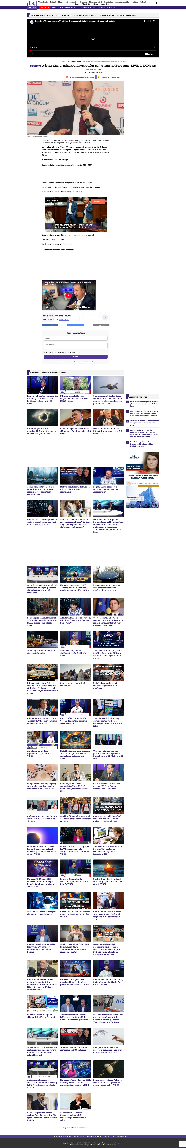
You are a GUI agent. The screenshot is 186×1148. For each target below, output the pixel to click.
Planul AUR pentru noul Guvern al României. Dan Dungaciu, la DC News (75, 431)
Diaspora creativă (95, 2)
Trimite (75, 357)
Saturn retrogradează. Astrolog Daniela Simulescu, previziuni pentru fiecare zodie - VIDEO (107, 1082)
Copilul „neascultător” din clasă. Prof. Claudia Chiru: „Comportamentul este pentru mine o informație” (74, 948)
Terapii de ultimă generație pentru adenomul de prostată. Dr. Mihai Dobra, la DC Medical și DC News (108, 755)
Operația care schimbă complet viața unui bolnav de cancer (41, 912)
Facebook (51, 325)
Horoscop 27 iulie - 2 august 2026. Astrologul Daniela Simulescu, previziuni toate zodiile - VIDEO (75, 1082)
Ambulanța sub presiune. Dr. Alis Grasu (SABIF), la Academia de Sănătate (42, 818)
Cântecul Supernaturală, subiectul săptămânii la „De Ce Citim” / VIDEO (74, 881)
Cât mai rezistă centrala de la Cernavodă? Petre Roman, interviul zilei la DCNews (106, 786)
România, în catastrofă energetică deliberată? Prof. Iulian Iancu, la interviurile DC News (74, 787)
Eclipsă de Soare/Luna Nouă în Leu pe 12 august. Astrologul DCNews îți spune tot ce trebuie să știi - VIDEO (41, 850)
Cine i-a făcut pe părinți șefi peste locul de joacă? (75, 684)
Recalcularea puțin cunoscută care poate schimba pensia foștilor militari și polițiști (106, 587)
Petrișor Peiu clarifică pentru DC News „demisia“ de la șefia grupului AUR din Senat (144, 404)
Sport (77, 4)
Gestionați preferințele (94, 1136)
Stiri (68, 61)
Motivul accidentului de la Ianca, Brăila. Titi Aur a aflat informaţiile (75, 489)
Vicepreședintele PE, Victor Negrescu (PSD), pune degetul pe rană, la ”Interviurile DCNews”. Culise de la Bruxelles (108, 621)
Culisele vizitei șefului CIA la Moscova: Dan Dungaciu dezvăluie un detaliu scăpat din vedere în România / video (144, 413)
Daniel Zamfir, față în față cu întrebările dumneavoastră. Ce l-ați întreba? (108, 431)
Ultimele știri (43, 2)
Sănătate (134, 2)
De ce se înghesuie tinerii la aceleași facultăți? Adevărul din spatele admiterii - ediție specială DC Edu (42, 1116)
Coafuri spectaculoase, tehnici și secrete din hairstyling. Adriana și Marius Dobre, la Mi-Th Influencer (42, 589)
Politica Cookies (79, 1136)
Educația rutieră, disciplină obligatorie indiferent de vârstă (41, 1015)
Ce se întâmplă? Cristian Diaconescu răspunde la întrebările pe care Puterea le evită (73, 1116)
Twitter (77, 325)
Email (103, 325)
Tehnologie (86, 4)
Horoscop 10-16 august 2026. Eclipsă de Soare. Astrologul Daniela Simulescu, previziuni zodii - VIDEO (40, 883)
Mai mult (105, 4)
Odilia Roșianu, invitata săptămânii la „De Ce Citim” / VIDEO (73, 653)
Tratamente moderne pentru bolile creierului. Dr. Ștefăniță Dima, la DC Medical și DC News (74, 1017)
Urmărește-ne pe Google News (110, 77)
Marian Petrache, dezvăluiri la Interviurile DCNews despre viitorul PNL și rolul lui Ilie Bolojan (41, 948)
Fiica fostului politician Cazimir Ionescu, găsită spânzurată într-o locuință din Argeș (142, 444)
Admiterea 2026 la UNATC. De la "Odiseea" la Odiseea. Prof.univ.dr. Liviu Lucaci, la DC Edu (42, 721)
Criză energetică (71, 2)
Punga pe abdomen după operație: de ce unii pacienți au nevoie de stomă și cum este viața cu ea (42, 786)
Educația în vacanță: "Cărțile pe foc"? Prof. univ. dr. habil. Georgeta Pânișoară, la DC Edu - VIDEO (74, 850)
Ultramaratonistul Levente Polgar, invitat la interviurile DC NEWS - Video (74, 398)
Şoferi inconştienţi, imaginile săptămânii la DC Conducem (73, 1048)
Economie (83, 2)
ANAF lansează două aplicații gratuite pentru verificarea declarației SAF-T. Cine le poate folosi (107, 722)
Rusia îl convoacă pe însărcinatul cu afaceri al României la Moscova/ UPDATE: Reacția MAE (80, 7)
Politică (53, 2)
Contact (107, 1136)
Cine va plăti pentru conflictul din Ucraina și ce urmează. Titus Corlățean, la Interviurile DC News (42, 400)
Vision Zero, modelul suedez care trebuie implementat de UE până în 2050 (75, 914)
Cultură (143, 2)
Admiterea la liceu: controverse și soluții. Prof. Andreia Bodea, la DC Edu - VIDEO (75, 620)
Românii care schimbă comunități (116, 2)
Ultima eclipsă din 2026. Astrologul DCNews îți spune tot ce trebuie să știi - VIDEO (41, 431)
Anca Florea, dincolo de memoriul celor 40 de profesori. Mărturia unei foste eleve (144, 423)
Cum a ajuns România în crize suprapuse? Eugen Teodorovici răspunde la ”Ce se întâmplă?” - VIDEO (107, 915)
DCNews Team (95, 70)
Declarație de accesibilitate (121, 1136)
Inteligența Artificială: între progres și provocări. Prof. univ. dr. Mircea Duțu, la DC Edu (107, 1050)
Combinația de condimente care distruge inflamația (41, 651)
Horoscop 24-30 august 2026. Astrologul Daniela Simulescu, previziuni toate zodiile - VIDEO (74, 587)
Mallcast (95, 4)
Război (60, 2)
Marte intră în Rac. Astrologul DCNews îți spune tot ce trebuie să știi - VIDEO (107, 881)
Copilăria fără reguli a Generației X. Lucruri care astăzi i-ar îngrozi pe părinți (75, 818)
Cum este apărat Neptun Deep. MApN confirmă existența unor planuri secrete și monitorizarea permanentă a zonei (107, 400)
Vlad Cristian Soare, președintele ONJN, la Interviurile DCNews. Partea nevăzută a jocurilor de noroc (108, 654)
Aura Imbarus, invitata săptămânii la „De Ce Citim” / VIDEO (40, 753)
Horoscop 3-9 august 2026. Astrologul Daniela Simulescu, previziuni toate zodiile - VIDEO (74, 982)
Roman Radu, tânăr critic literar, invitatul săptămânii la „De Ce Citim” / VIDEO (108, 982)
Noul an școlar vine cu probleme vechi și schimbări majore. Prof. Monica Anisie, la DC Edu (42, 522)
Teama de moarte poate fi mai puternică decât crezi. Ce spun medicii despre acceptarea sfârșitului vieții (41, 490)
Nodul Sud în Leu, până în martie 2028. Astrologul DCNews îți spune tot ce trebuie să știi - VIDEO (75, 755)
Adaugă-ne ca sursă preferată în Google (81, 77)
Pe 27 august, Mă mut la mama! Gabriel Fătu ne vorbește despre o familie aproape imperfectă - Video (42, 621)
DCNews (32, 5)
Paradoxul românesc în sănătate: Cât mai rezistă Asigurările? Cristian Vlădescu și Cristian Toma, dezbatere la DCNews (108, 1018)
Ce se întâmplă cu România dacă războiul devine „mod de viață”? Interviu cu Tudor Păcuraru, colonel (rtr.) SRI (42, 1051)
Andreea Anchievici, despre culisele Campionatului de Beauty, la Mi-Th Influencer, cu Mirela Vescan (42, 1084)
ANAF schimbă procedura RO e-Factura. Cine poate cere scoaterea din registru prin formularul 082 (107, 850)
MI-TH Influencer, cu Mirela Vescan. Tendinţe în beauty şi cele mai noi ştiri (73, 721)
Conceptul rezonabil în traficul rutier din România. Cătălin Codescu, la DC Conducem (107, 818)
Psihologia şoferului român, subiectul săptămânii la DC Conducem (106, 685)
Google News (64, 319)
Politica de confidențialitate (62, 1136)
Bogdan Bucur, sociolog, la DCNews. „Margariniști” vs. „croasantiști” (105, 489)
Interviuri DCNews (76, 61)
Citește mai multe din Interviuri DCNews (76, 1128)
